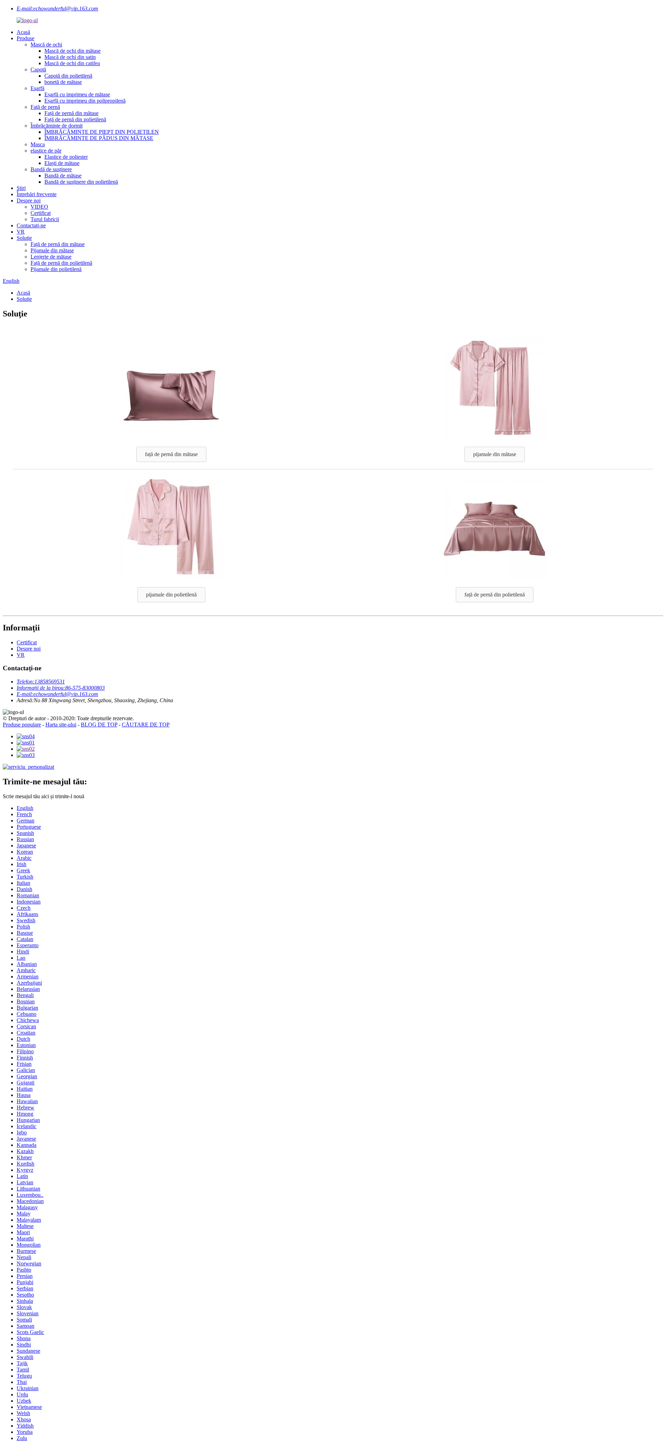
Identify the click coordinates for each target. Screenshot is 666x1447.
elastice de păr (46, 151)
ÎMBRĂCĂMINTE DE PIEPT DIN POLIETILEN (101, 132)
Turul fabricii (45, 219)
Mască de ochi (46, 44)
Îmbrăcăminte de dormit (57, 126)
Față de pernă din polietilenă (75, 119)
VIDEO (39, 207)
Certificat (41, 213)
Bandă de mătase (63, 175)
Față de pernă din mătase (71, 113)
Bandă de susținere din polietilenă (81, 182)
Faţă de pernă (45, 107)
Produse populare (22, 724)
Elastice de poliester (66, 157)
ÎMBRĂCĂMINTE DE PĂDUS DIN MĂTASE (98, 138)
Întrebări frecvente (37, 194)
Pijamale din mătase (52, 250)
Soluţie (24, 238)
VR (21, 232)
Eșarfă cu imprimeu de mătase (77, 94)
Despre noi (29, 200)
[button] (171, 454)
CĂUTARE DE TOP (146, 724)
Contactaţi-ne (31, 225)
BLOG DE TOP (99, 724)
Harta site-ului (60, 724)
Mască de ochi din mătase (72, 51)
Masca (38, 144)
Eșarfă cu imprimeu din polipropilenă (85, 101)
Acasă (23, 32)
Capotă (38, 69)
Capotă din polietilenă (68, 76)
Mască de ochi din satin (70, 57)
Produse (25, 38)
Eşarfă (37, 88)
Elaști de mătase (61, 163)
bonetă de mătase (63, 82)
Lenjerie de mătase (51, 257)
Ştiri (21, 188)
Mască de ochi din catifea (72, 63)
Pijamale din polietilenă (56, 269)
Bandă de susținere (51, 169)
